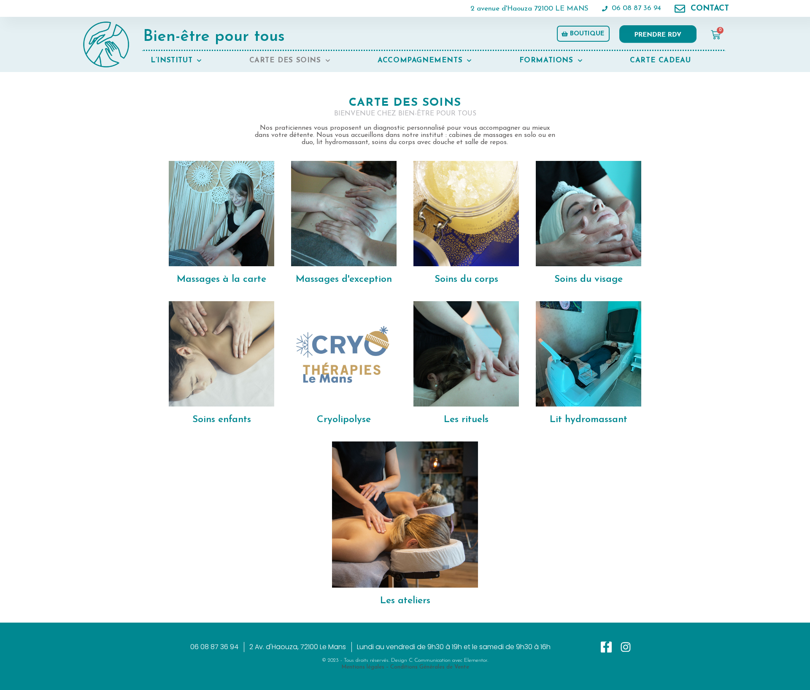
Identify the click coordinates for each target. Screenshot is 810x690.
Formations (546, 60)
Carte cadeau (660, 60)
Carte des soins (285, 60)
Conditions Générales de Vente (429, 667)
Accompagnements (420, 60)
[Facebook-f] (606, 647)
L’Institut (171, 60)
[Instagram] (625, 647)
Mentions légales (362, 667)
